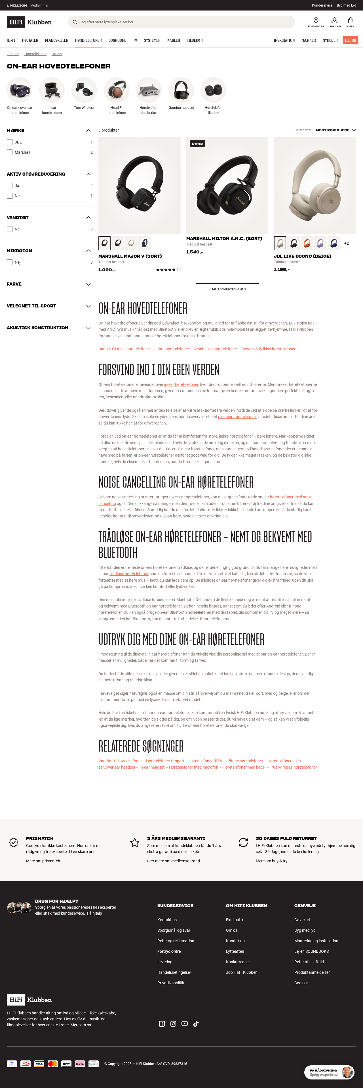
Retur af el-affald (309, 962)
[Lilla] (320, 243)
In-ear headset (152, 767)
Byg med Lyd (346, 5)
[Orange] (307, 243)
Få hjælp (94, 913)
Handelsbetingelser (174, 972)
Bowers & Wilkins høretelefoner (268, 349)
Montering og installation (316, 941)
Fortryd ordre (169, 951)
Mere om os (81, 1025)
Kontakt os (167, 920)
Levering (164, 962)
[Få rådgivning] (347, 1072)
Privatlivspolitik (170, 983)
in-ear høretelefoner (181, 384)
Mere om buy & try (272, 861)
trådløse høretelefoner (128, 573)
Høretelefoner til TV (205, 761)
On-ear (57, 54)
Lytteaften (235, 951)
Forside (13, 54)
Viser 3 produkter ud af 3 (227, 289)
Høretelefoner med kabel (244, 767)
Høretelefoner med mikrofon (193, 767)
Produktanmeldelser (312, 972)
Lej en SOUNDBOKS (311, 951)
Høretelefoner (35, 54)
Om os (231, 930)
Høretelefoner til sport (165, 761)
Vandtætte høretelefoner (120, 761)
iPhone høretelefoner (245, 761)
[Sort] (104, 243)
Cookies (301, 983)
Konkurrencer (238, 962)
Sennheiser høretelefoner (215, 349)
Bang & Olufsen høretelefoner (124, 349)
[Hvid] (131, 243)
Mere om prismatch (43, 861)
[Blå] (144, 243)
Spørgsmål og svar (173, 930)
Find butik (234, 920)
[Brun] (118, 243)
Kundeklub (235, 941)
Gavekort (302, 920)
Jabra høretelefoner (171, 349)
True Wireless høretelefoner (293, 767)
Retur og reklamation (175, 941)
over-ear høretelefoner (237, 416)
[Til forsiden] (29, 22)
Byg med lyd (305, 930)
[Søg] (74, 21)
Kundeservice (322, 5)
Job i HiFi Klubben (242, 972)
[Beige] (280, 243)
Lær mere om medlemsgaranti (173, 861)
